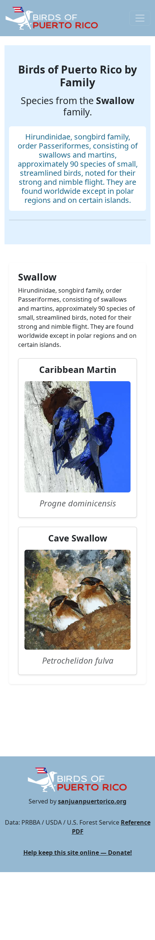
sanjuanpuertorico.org (92, 801)
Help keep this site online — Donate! (77, 852)
